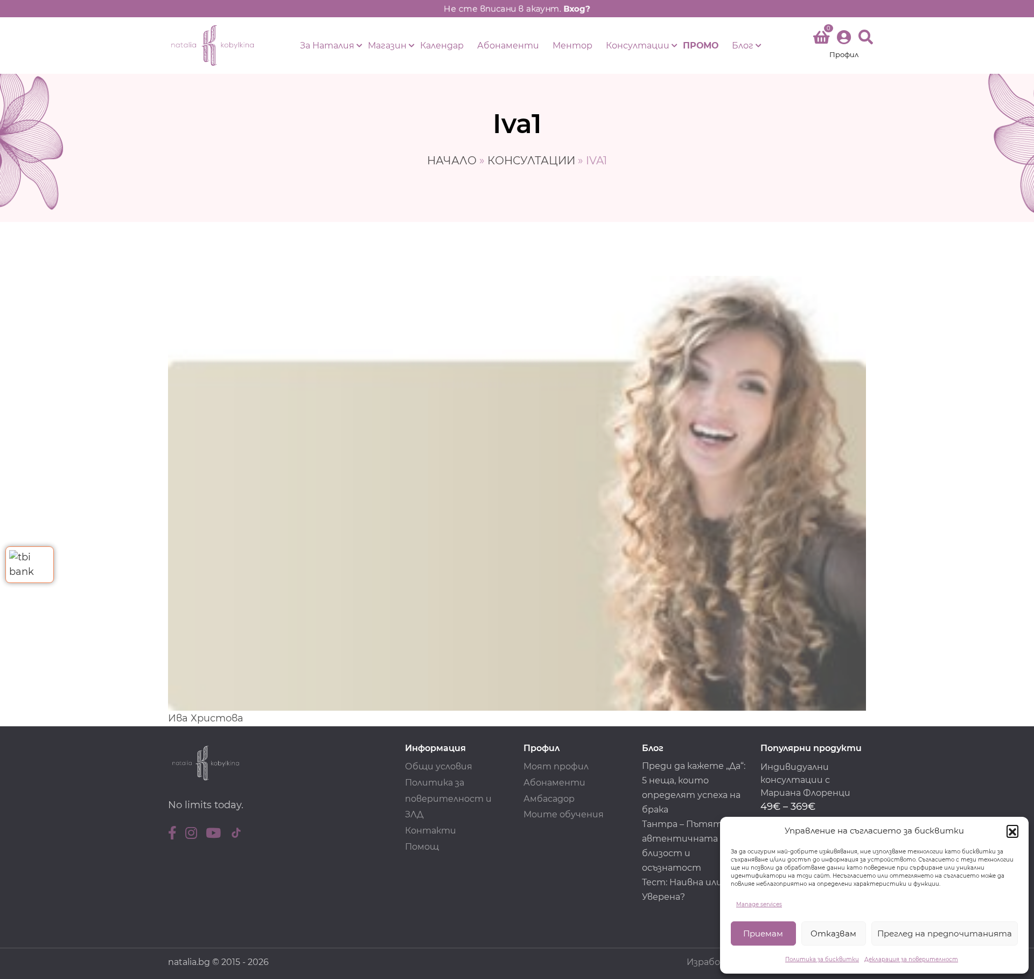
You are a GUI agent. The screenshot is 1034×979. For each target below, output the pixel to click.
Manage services (759, 904)
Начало (452, 160)
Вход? (576, 8)
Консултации (637, 45)
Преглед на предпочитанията (944, 933)
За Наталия (327, 45)
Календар (442, 45)
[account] (843, 45)
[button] (1012, 830)
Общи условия (438, 766)
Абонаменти (508, 45)
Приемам (763, 933)
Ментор (572, 45)
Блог (742, 45)
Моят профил (556, 766)
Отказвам (833, 933)
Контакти (430, 830)
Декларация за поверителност (911, 959)
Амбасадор (549, 799)
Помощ (422, 847)
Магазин (387, 45)
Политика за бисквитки (822, 959)
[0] (821, 39)
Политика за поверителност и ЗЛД (448, 798)
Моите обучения (563, 814)
